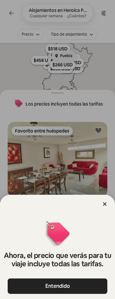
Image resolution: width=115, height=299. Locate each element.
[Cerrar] (104, 204)
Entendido (57, 286)
